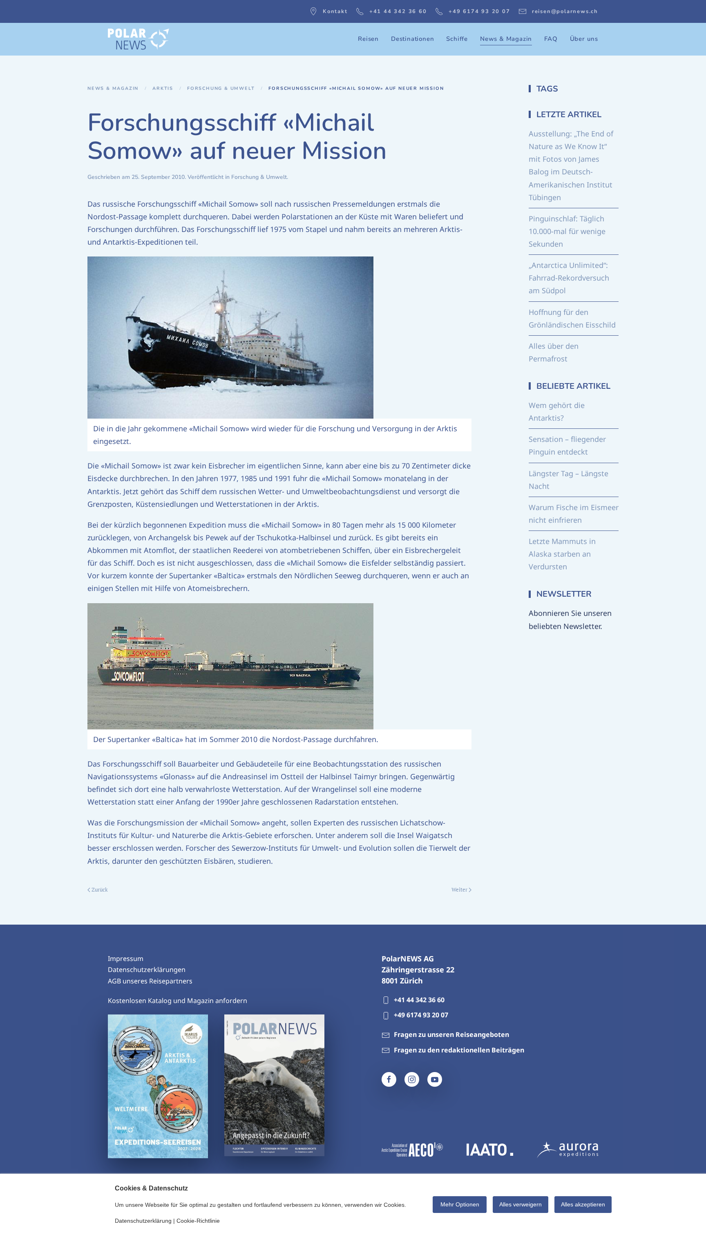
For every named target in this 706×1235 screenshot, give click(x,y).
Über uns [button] (584, 39)
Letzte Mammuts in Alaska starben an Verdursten (562, 553)
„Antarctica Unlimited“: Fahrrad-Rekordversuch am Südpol (569, 277)
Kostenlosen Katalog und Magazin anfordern (177, 1000)
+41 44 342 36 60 (398, 11)
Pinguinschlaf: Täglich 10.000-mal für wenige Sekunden (567, 231)
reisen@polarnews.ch (565, 11)
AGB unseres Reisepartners (150, 980)
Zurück (100, 889)
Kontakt (335, 11)
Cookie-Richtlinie (198, 1220)
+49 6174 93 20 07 (479, 11)
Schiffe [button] (457, 39)
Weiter (459, 889)
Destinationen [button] (412, 39)
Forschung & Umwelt (259, 177)
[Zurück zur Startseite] (138, 39)
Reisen (368, 39)
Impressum (125, 958)
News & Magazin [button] (506, 39)
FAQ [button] (550, 39)
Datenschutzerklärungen (146, 969)
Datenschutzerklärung (143, 1220)
